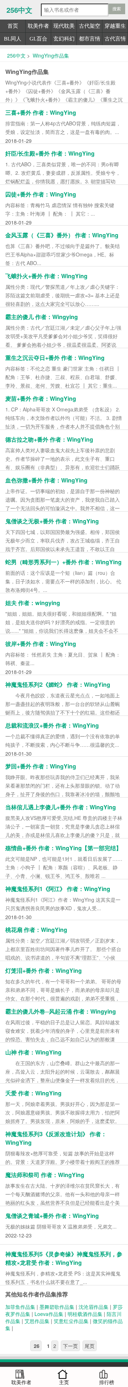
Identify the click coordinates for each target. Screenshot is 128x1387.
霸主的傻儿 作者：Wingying (41, 317)
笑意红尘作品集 (71, 1320)
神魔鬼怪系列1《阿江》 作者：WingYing (57, 889)
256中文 (19, 10)
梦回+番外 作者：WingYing (40, 766)
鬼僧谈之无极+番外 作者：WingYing (52, 521)
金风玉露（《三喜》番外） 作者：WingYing (61, 235)
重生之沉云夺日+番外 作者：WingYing (55, 358)
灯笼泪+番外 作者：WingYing (43, 970)
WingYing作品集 (50, 55)
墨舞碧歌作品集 (56, 1306)
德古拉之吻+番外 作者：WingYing (49, 439)
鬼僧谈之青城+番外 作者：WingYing (52, 1215)
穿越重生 (115, 26)
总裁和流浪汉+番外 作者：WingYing (52, 725)
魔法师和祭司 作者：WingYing (44, 1175)
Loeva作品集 (48, 1313)
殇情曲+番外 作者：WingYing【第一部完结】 (63, 848)
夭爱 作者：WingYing (33, 1093)
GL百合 (38, 39)
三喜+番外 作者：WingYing (40, 112)
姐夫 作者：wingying (32, 603)
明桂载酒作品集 (85, 1313)
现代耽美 (64, 26)
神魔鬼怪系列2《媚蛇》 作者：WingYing (57, 684)
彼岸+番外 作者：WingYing (40, 643)
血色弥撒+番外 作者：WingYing (46, 480)
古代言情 (115, 39)
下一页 (70, 1345)
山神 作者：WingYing (33, 1052)
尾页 (90, 1345)
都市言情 (89, 39)
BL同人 (12, 39)
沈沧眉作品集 (93, 1306)
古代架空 (89, 26)
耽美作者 (38, 26)
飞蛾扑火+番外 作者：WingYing (46, 276)
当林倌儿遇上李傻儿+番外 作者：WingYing (60, 807)
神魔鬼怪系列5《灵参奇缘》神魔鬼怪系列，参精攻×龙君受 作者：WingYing (63, 1258)
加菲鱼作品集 (20, 1306)
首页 (12, 26)
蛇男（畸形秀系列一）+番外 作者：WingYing (63, 562)
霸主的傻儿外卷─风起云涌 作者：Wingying (60, 1011)
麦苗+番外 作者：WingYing (40, 398)
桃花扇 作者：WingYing (36, 929)
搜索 (116, 8)
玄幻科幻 (64, 39)
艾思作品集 (37, 1320)
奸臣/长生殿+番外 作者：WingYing (50, 153)
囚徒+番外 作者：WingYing (40, 194)
